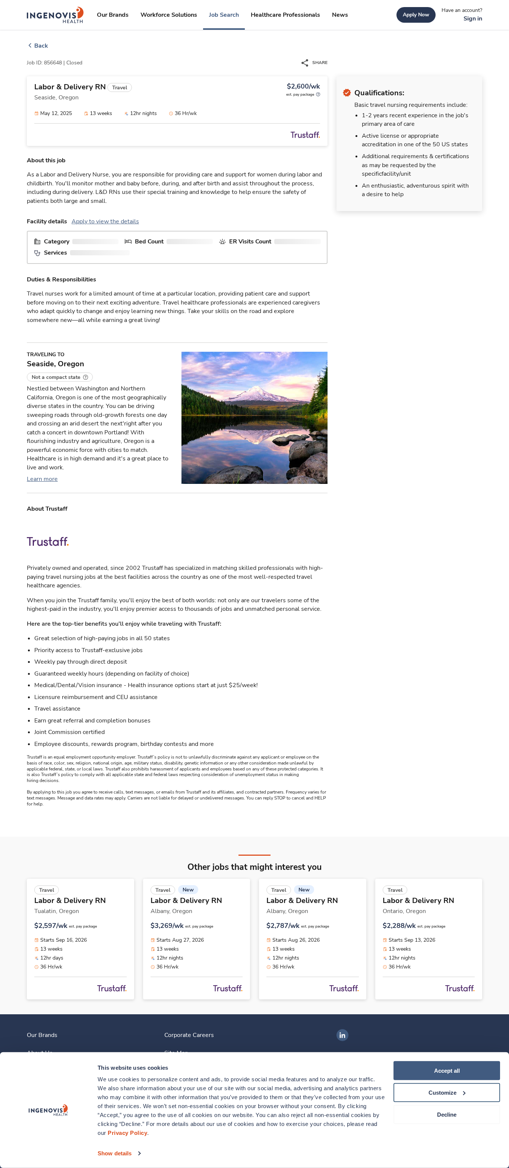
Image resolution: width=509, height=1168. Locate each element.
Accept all (447, 1071)
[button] (60, 377)
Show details (115, 1153)
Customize (442, 1092)
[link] (55, 15)
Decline (446, 1114)
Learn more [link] (42, 479)
